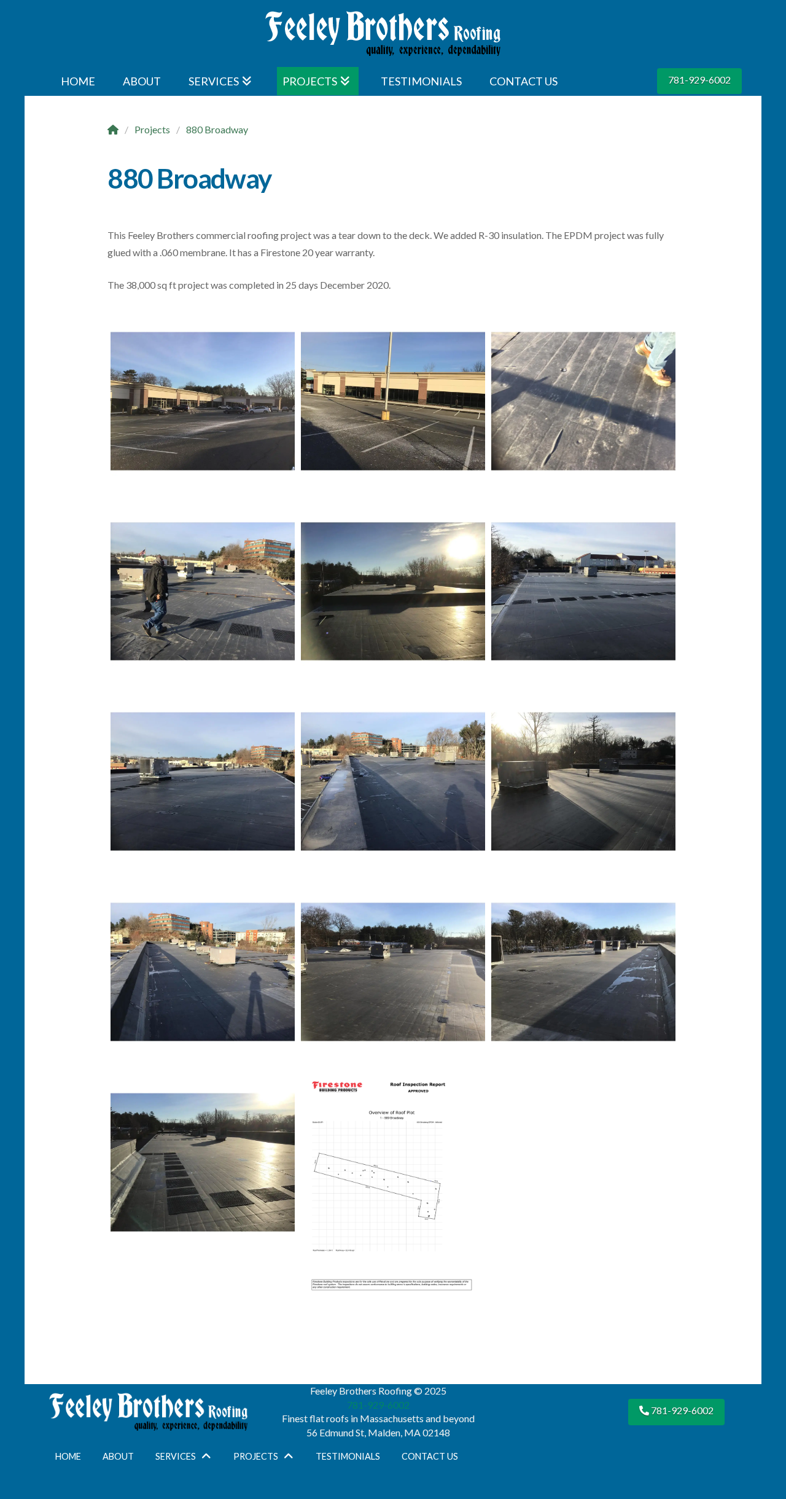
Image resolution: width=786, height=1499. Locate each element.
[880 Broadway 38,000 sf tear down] (393, 401)
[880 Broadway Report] (203, 401)
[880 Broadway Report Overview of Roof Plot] (393, 1189)
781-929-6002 (699, 79)
